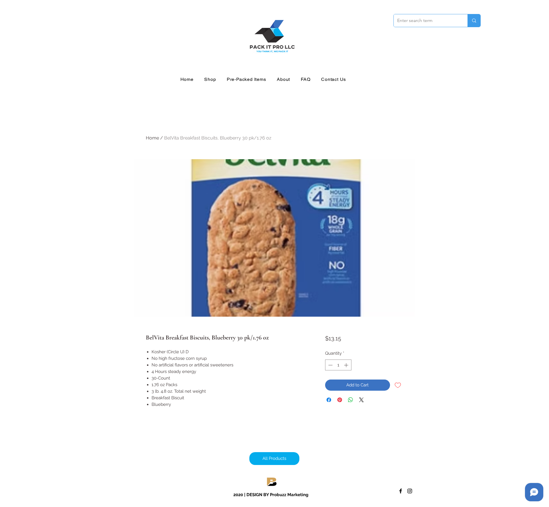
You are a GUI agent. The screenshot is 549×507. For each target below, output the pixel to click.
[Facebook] (400, 491)
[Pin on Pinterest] (339, 399)
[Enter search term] (474, 20)
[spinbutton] (338, 365)
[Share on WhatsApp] (350, 399)
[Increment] (347, 365)
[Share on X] (361, 399)
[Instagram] (410, 491)
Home (152, 138)
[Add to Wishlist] (397, 385)
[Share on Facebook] (328, 399)
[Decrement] (330, 365)
